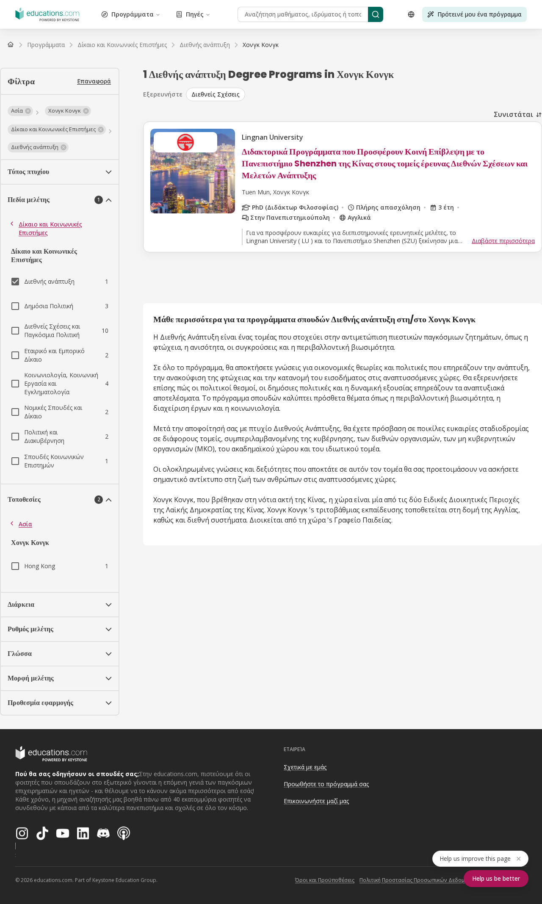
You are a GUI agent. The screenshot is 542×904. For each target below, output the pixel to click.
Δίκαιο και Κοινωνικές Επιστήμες (50, 228)
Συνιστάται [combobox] (513, 114)
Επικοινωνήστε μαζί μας (316, 801)
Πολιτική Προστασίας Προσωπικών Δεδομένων (418, 880)
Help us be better (496, 878)
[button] (20, 111)
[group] (364, 94)
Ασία (25, 524)
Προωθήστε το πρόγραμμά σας (326, 784)
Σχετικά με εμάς (305, 767)
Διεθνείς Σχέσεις (215, 94)
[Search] (375, 14)
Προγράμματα (132, 14)
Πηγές (195, 14)
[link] (261, 45)
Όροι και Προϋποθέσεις (324, 880)
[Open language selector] (411, 14)
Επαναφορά (94, 81)
